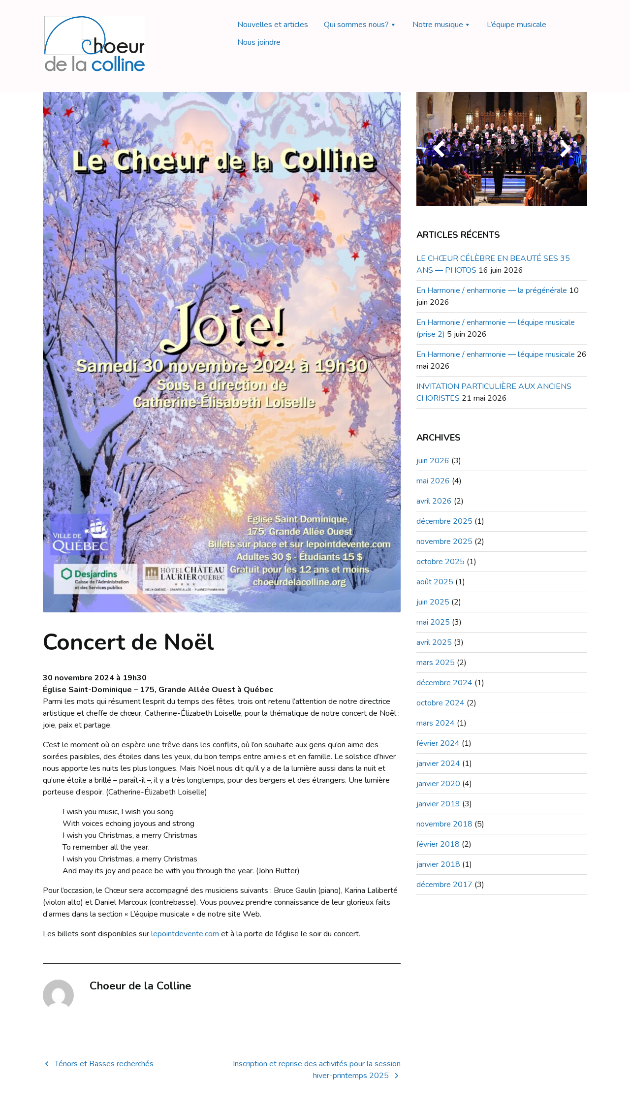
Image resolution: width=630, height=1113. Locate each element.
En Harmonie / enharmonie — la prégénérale (491, 290)
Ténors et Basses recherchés (104, 1063)
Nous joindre (259, 42)
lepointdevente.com (185, 933)
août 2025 (434, 581)
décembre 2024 (444, 682)
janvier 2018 (438, 864)
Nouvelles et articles (272, 24)
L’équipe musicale (516, 24)
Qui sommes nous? (356, 24)
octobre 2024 (440, 703)
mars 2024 (435, 723)
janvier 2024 (438, 763)
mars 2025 (435, 662)
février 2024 (438, 743)
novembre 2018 (444, 824)
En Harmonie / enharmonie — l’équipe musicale (495, 354)
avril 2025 (434, 642)
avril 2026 (434, 501)
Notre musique (437, 24)
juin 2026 (432, 460)
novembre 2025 (444, 541)
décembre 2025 (444, 521)
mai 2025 (433, 622)
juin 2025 (432, 602)
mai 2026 (433, 481)
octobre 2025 (440, 561)
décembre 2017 (444, 884)
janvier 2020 (438, 783)
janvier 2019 (438, 803)
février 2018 (438, 844)
